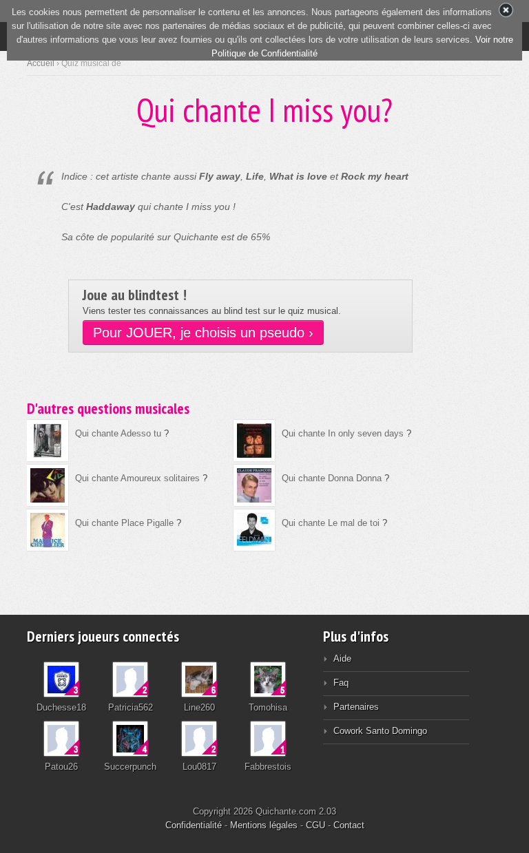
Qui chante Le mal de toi (331, 523)
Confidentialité (193, 825)
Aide (342, 658)
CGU (315, 825)
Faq (341, 682)
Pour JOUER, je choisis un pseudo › (203, 332)
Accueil (40, 63)
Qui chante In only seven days (343, 433)
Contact (348, 825)
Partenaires (356, 707)
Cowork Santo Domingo (380, 731)
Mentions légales (264, 825)
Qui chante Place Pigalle (124, 523)
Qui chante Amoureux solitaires (137, 478)
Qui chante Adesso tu (118, 433)
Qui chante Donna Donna (332, 478)
